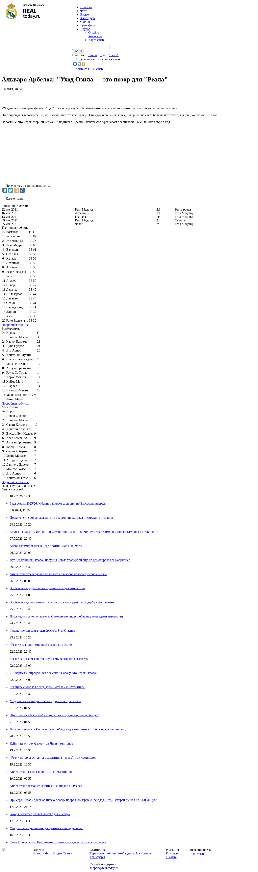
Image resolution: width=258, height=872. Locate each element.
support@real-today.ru (104, 868)
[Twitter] (79, 64)
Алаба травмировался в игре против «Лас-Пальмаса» (46, 546)
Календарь (87, 18)
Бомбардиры (126, 853)
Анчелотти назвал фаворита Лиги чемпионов (41, 771)
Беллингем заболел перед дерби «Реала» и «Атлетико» (47, 687)
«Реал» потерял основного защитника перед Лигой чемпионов (53, 757)
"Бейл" (114, 55)
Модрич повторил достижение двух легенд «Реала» (45, 701)
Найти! (78, 51)
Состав (85, 21)
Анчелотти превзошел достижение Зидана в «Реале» (46, 786)
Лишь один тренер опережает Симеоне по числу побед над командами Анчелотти (66, 616)
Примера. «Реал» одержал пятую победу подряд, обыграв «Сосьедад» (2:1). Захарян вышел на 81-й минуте (83, 800)
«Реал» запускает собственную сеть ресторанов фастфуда (49, 658)
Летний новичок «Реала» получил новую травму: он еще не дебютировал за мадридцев (70, 560)
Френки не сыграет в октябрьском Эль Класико (42, 630)
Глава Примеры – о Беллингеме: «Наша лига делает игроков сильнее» (58, 842)
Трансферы (88, 25)
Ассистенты (143, 853)
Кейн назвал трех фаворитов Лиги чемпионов (41, 743)
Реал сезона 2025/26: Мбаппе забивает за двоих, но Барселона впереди (58, 503)
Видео (84, 14)
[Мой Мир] (22, 190)
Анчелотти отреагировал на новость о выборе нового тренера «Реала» (58, 574)
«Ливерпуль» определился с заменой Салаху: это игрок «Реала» (53, 673)
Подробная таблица (15, 324)
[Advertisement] (49, 97)
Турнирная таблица (103, 853)
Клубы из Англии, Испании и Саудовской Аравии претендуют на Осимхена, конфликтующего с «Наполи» (84, 531)
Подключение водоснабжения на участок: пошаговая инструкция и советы (61, 517)
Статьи (67, 853)
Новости (38, 853)
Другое (85, 29)
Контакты (95, 36)
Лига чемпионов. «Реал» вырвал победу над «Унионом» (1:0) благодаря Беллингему (68, 729)
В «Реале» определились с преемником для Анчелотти (47, 588)
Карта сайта (96, 40)
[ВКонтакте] (75, 64)
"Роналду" (95, 55)
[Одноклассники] (83, 64)
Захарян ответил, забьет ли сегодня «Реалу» (40, 814)
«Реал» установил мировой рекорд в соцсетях (41, 644)
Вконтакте (197, 853)
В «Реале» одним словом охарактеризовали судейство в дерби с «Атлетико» (62, 602)
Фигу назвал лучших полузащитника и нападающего (46, 828)
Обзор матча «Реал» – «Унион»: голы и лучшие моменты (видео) (54, 715)
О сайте (93, 32)
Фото (83, 11)
